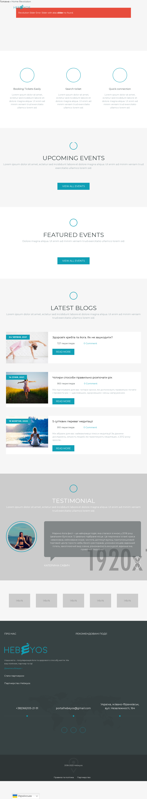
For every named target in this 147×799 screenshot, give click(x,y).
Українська (24, 795)
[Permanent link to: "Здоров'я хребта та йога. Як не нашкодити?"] (27, 347)
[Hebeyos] (22, 7)
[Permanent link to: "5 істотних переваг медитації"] (27, 431)
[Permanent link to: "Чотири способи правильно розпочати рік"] (27, 387)
